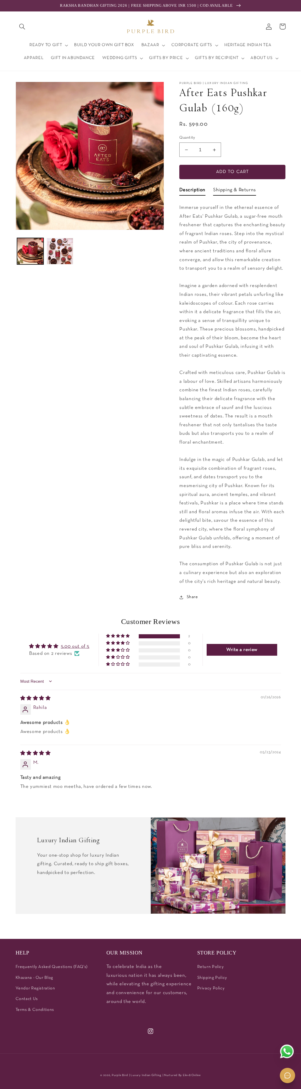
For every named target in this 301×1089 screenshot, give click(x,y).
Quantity (187, 138)
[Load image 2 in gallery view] (60, 251)
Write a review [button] (241, 650)
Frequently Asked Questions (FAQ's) (52, 967)
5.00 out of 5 (75, 646)
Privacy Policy (211, 988)
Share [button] (192, 597)
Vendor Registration (35, 988)
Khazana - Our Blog (34, 978)
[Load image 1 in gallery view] (30, 251)
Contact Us (27, 999)
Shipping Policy (212, 978)
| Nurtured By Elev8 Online (182, 1075)
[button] (22, 26)
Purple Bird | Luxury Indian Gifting (136, 1075)
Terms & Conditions (35, 1010)
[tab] (192, 191)
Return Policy (210, 967)
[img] (35, 698)
